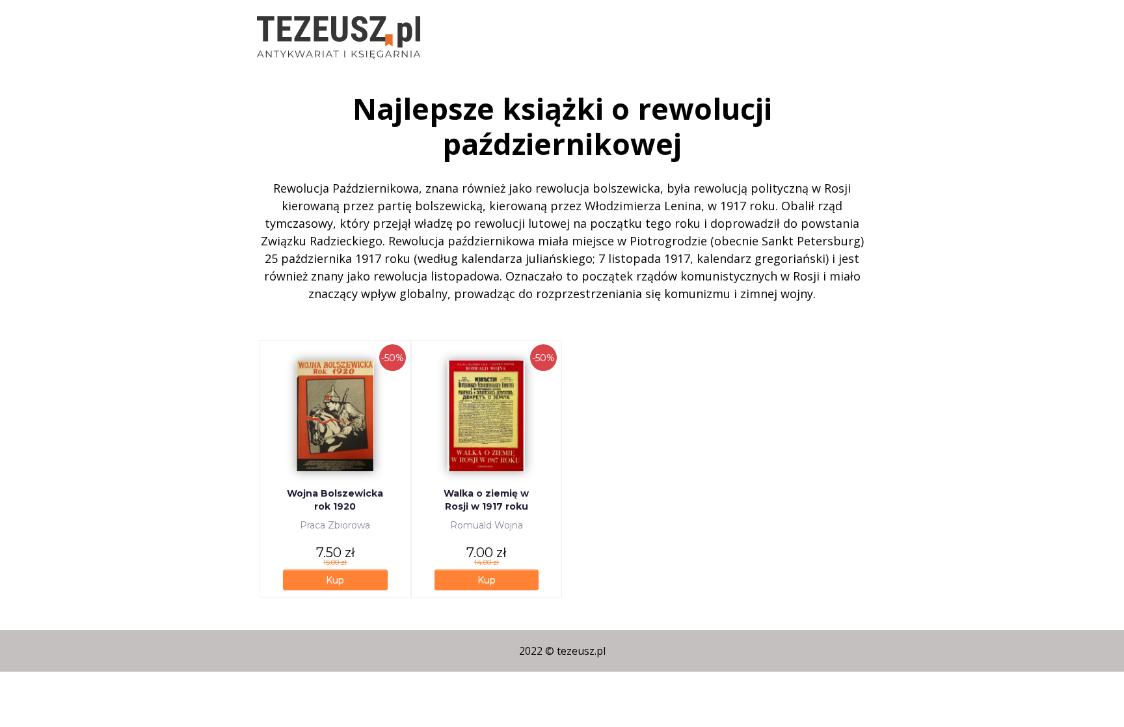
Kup (335, 580)
